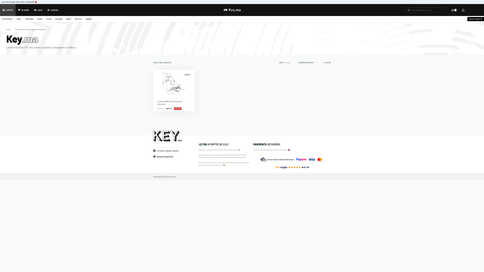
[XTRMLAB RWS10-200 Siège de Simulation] (174, 83)
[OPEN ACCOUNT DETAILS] (463, 10)
